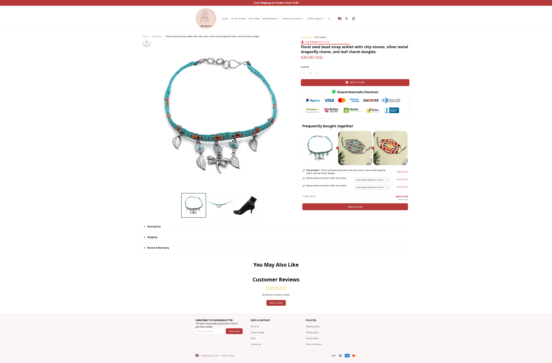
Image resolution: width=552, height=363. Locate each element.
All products (157, 36)
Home (145, 36)
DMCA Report (228, 355)
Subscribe (234, 331)
